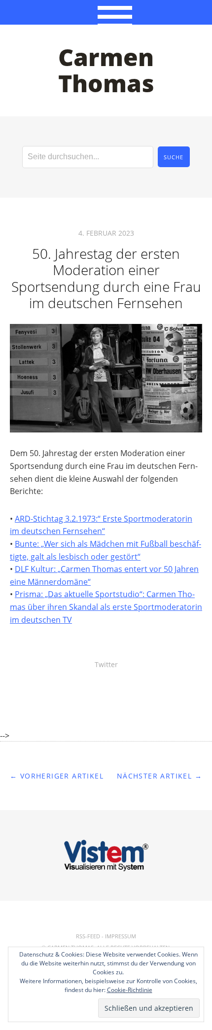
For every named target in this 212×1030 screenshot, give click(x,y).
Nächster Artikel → (159, 776)
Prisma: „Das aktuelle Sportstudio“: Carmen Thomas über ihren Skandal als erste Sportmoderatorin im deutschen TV (106, 607)
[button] (106, 378)
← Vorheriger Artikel (57, 776)
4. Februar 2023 (106, 233)
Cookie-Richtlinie (129, 990)
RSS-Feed (88, 936)
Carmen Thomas (106, 70)
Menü (106, 12)
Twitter (106, 664)
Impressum (120, 936)
